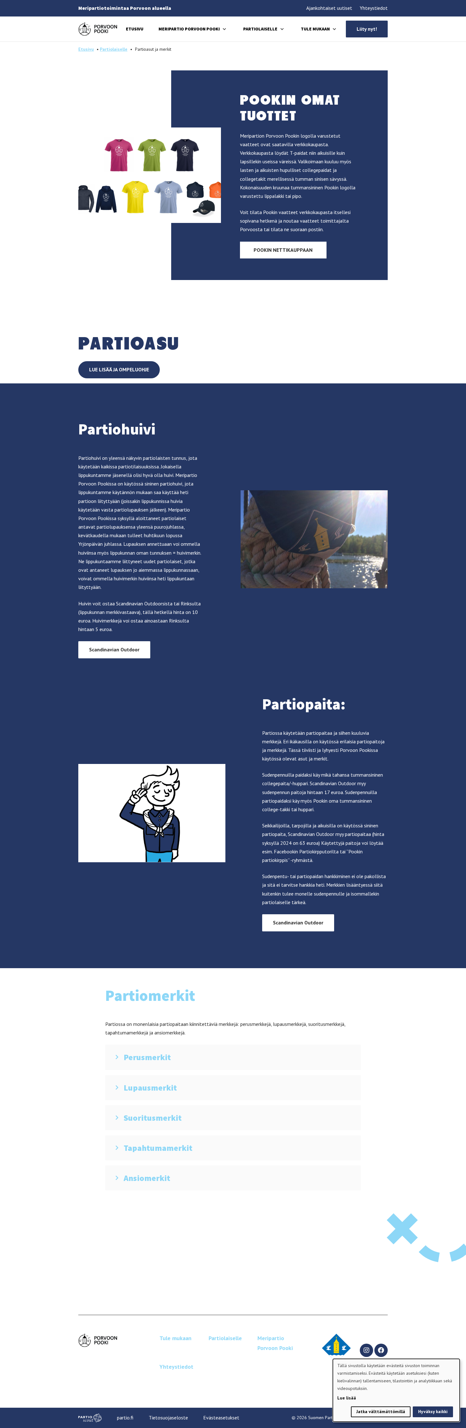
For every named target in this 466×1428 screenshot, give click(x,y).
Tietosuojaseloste (168, 1417)
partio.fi (125, 1417)
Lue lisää (346, 1398)
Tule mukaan (315, 29)
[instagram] (366, 1350)
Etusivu (134, 29)
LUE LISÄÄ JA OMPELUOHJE (119, 369)
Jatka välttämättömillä (380, 1411)
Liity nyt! (367, 29)
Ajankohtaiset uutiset (329, 8)
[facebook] (381, 1350)
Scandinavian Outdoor (114, 649)
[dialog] (396, 1390)
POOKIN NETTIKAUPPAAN (283, 250)
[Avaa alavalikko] (224, 29)
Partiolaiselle (260, 29)
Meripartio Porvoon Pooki (189, 29)
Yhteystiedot (374, 8)
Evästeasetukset (221, 1417)
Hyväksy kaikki (433, 1411)
